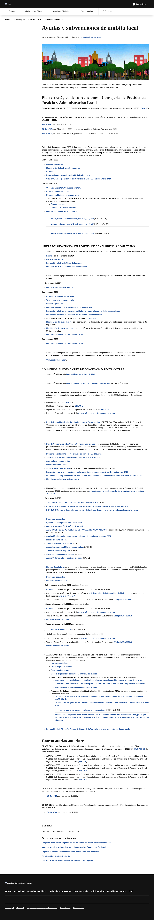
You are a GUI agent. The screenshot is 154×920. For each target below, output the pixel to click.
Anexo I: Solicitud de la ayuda (59, 543)
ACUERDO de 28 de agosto (58, 468)
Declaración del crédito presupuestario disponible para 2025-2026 (74, 454)
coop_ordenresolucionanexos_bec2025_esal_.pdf (72, 233)
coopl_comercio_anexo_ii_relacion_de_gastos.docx (82, 710)
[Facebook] (8, 899)
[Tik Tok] (49, 899)
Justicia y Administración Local (27, 19)
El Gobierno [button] (107, 11)
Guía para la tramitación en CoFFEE (61, 211)
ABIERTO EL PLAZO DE (76, 530)
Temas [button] (12, 11)
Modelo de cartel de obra (56, 540)
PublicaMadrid (98, 891)
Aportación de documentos (58, 461)
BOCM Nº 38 (47, 134)
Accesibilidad (65, 908)
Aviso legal (9, 908)
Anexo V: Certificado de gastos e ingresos (64, 558)
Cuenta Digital (141, 4)
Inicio (7, 19)
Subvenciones (74, 831)
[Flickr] (56, 899)
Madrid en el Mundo (116, 891)
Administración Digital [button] (33, 11)
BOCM (8, 891)
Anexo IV (62, 596)
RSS (131, 891)
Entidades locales (58, 204)
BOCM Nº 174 (47, 129)
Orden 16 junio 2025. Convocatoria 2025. (63, 188)
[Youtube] (29, 899)
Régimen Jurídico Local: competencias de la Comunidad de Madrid (70, 852)
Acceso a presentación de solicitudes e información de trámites (73, 457)
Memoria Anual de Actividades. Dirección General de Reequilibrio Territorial (74, 847)
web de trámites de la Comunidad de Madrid (107, 593)
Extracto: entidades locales (58, 191)
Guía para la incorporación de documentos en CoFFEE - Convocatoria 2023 (78, 179)
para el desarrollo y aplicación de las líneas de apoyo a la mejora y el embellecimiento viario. (92, 510)
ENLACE (144, 108)
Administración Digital (60, 891)
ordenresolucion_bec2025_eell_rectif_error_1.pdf (72, 224)
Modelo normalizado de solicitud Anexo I (63, 479)
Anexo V (71, 596)
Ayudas (46, 831)
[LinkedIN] (35, 899)
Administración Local (54, 19)
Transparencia (81, 891)
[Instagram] (15, 899)
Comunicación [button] (87, 11)
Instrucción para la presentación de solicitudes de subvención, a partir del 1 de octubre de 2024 (87, 472)
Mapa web (20, 908)
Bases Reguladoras (54, 164)
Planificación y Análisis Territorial (56, 856)
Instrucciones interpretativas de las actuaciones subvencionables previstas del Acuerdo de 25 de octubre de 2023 (95, 476)
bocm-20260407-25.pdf (61, 629)
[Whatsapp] (42, 899)
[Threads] (69, 899)
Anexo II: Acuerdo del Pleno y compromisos (65, 547)
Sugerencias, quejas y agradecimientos (42, 908)
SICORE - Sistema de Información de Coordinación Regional (67, 861)
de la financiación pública (74, 674)
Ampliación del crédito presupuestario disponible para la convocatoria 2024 (78, 536)
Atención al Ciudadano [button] (62, 11)
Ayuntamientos (58, 831)
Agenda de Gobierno (37, 891)
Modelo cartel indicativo (56, 465)
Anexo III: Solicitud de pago (58, 551)
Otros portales (78, 908)
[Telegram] (62, 899)
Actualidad (19, 891)
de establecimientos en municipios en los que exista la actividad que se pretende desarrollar (100, 684)
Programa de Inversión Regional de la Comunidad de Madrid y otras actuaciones (76, 843)
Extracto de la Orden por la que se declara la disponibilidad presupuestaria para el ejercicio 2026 (87, 506)
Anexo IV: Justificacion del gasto (60, 554)
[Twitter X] (22, 899)
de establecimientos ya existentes (76, 687)
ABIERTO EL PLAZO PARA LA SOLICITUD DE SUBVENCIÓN (72, 503)
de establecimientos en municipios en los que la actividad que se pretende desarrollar (98, 680)
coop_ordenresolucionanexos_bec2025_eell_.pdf (72, 219)
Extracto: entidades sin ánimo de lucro (62, 195)
